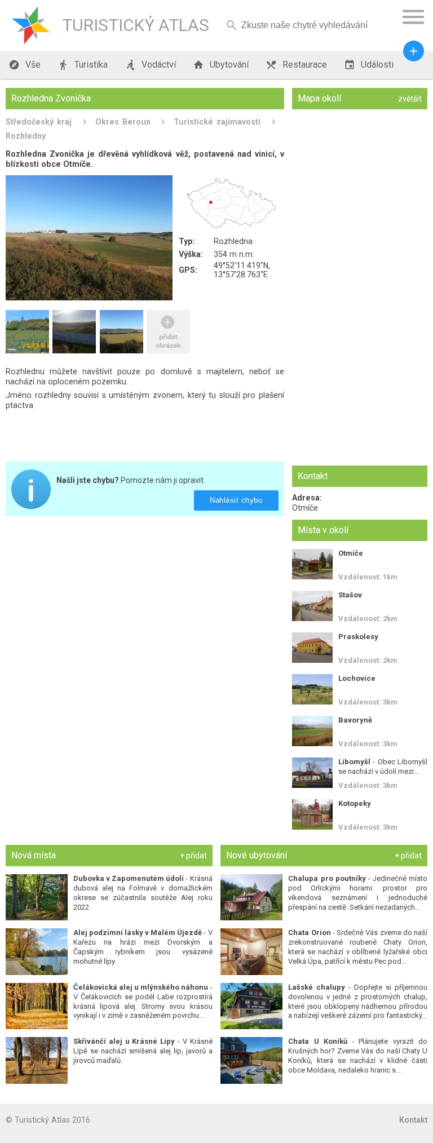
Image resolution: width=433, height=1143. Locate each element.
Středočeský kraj (39, 121)
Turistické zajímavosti (217, 121)
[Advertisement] (145, 604)
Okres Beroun (123, 121)
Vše (24, 64)
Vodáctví (150, 64)
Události (369, 64)
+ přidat (193, 855)
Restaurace (296, 64)
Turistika (83, 64)
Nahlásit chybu (236, 500)
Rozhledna (233, 241)
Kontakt (413, 1119)
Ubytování (221, 64)
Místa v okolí (323, 530)
